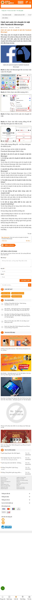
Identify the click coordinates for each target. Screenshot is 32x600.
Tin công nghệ (6, 15)
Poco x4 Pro (3, 477)
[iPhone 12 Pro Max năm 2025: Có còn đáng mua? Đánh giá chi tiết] (16, 413)
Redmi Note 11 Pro (5, 484)
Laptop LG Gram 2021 (21, 477)
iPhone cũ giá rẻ (4, 478)
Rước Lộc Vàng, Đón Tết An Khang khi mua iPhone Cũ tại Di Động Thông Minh (16, 445)
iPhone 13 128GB (20, 478)
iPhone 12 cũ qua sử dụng (22, 480)
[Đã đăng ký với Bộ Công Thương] (6, 527)
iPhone (18, 485)
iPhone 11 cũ (3, 480)
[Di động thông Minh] (7, 2)
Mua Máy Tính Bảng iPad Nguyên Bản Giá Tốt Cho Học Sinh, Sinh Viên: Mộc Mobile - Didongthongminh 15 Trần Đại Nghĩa (16, 399)
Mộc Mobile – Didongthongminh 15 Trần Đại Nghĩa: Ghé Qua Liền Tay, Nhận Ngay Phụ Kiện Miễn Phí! (16, 374)
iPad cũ (18, 481)
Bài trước (4, 240)
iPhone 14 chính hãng (5, 485)
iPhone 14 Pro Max (21, 487)
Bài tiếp (28, 240)
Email (2, 274)
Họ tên (3, 268)
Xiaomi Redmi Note (21, 488)
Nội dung (3, 257)
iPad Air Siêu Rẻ (4, 488)
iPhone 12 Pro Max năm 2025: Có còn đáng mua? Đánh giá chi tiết (15, 426)
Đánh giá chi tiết (20, 15)
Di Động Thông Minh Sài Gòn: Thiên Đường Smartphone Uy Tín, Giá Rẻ (15, 349)
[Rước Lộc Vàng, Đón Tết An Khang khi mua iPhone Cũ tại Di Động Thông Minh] (16, 437)
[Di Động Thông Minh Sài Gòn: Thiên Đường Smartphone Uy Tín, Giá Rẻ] (16, 341)
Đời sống (5, 18)
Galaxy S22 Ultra (4, 487)
